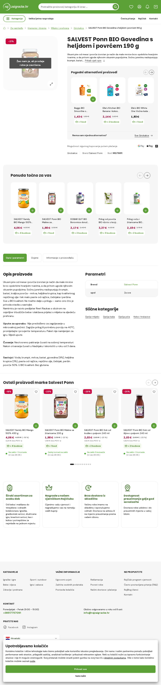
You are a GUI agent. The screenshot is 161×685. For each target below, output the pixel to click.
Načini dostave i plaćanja (104, 589)
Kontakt (153, 18)
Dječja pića (124, 316)
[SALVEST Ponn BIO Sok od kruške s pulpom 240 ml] (100, 406)
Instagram (32, 627)
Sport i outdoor (38, 579)
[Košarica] (155, 6)
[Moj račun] (139, 6)
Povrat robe (97, 584)
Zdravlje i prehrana (12, 589)
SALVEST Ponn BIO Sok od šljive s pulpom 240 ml (137, 432)
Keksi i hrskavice (142, 316)
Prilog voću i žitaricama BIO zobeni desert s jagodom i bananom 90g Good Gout (135, 221)
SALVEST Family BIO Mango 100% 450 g (22, 221)
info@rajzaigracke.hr (97, 612)
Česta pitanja (128, 18)
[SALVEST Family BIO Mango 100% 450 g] (23, 198)
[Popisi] (131, 6)
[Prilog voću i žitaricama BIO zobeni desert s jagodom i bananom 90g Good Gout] (136, 198)
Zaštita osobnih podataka (69, 584)
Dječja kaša (109, 316)
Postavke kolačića (65, 589)
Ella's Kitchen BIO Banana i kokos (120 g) (111, 110)
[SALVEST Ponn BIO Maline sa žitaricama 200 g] (51, 198)
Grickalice (72, 153)
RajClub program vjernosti (137, 579)
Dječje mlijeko (92, 316)
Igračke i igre (9, 579)
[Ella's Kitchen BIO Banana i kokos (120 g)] (112, 90)
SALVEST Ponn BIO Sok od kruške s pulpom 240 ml (97, 432)
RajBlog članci (131, 589)
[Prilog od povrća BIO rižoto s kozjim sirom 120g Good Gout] (108, 198)
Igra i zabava (36, 584)
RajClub (142, 18)
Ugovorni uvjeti (64, 579)
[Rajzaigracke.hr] (4, 28)
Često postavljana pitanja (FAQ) (141, 584)
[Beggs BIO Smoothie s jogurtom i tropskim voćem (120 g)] (84, 90)
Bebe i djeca (9, 584)
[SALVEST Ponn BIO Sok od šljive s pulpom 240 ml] (139, 406)
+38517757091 (12, 612)
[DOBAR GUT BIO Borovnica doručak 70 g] (80, 198)
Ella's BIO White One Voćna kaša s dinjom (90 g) (140, 110)
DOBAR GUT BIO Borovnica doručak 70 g (80, 221)
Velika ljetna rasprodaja (41, 18)
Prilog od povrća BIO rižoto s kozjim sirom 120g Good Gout (108, 221)
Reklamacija (97, 579)
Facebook (13, 627)
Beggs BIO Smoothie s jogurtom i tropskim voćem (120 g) (83, 110)
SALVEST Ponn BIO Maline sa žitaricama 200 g (51, 221)
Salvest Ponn (96, 153)
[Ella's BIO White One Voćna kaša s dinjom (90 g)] (141, 90)
